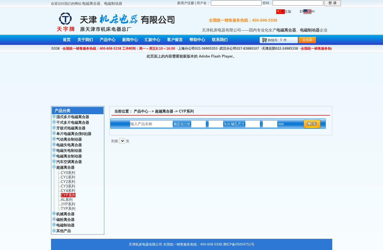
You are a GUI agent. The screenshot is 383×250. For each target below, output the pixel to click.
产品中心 (141, 111)
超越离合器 (164, 111)
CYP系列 (186, 111)
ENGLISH (307, 11)
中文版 (286, 11)
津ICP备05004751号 (238, 244)
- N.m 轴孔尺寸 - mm (245, 124)
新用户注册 (185, 3)
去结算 (307, 40)
